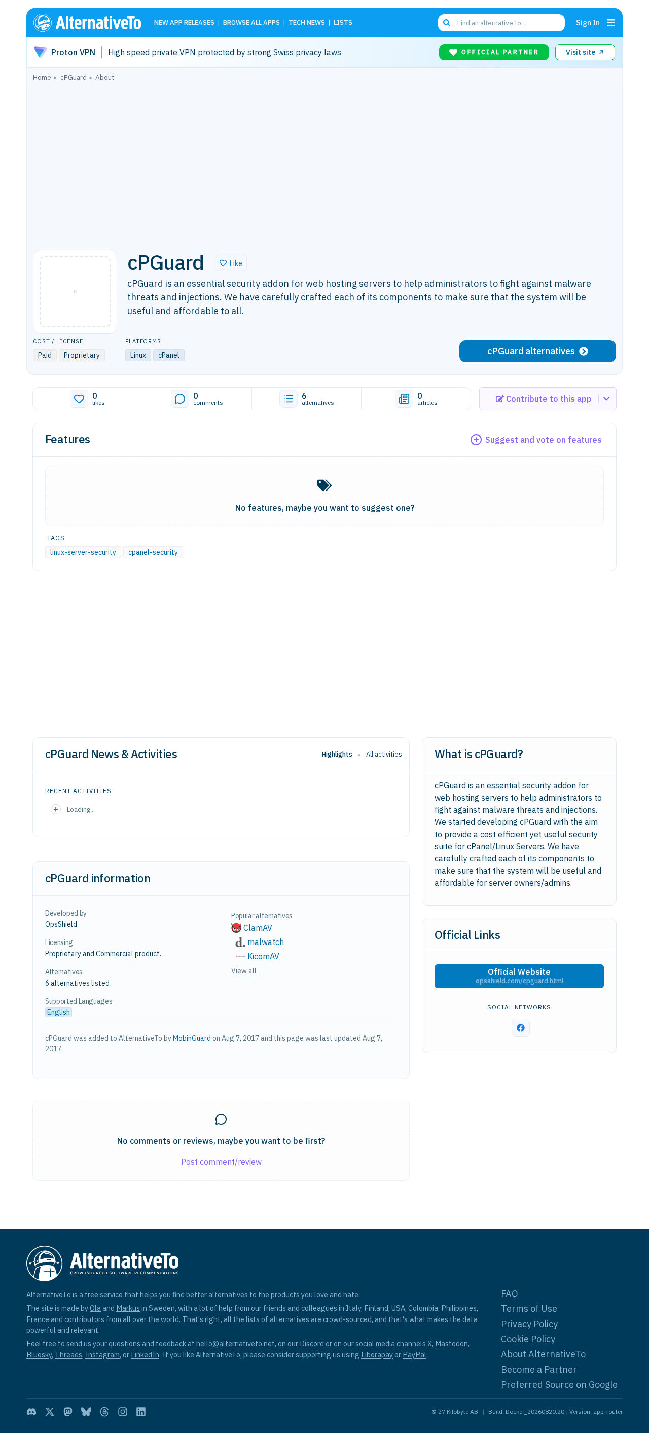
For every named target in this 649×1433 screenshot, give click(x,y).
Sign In (588, 22)
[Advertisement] (324, 163)
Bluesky (39, 1355)
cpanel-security (153, 552)
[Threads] (104, 1412)
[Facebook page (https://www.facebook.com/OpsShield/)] (521, 1028)
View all (244, 970)
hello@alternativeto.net (235, 1343)
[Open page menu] (611, 22)
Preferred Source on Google (559, 1384)
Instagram (102, 1355)
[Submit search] (446, 22)
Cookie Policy (528, 1339)
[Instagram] (123, 1412)
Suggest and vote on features (543, 440)
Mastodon (451, 1343)
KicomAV (263, 956)
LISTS (343, 23)
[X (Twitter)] (50, 1412)
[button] (231, 263)
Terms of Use (529, 1308)
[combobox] (501, 22)
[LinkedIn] (141, 1412)
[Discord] (31, 1412)
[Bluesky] (86, 1412)
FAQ (509, 1293)
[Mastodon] (68, 1412)
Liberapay (377, 1355)
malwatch (265, 942)
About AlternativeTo (543, 1354)
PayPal (414, 1355)
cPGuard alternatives (531, 351)
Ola (95, 1308)
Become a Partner (539, 1369)
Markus (128, 1308)
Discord (312, 1343)
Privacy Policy (529, 1324)
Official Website (519, 976)
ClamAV (257, 928)
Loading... (81, 809)
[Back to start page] (91, 23)
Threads (68, 1355)
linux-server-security (83, 552)
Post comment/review (221, 1162)
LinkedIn (145, 1355)
